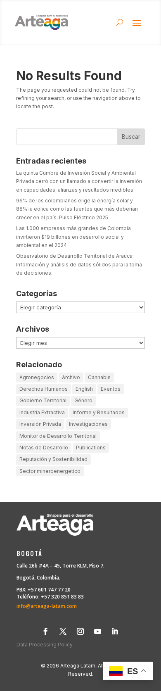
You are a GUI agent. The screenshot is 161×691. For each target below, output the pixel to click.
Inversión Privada (40, 424)
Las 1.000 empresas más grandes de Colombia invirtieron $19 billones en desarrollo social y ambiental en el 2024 (73, 236)
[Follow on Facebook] (45, 632)
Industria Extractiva (42, 412)
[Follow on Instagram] (80, 632)
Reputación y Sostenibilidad (53, 459)
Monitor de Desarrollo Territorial (58, 436)
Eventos (111, 389)
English (84, 389)
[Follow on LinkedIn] (115, 632)
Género (83, 400)
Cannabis (99, 377)
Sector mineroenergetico (49, 471)
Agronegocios (36, 377)
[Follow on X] (63, 632)
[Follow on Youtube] (97, 632)
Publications (91, 447)
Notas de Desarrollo (43, 447)
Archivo (71, 377)
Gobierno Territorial (42, 400)
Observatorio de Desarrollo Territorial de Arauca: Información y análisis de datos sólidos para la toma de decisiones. (79, 264)
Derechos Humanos (43, 389)
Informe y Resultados (99, 412)
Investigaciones (88, 424)
